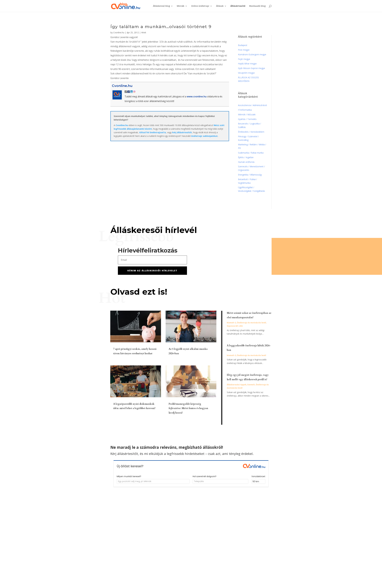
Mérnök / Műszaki (247, 114)
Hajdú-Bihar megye (247, 63)
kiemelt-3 (231, 355)
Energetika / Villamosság (250, 174)
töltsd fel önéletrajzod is (152, 132)
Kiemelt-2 (231, 322)
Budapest (242, 45)
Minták (180, 6)
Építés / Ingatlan (246, 157)
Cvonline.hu (118, 32)
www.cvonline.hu (197, 96)
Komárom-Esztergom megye (252, 54)
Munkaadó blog (257, 6)
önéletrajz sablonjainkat (204, 136)
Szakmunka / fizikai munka (251, 152)
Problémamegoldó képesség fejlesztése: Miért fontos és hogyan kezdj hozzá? (188, 408)
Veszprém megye (246, 72)
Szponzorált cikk (235, 326)
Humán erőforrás (246, 162)
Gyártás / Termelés (247, 119)
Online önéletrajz (200, 6)
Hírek (143, 32)
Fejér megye (244, 59)
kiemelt (251, 384)
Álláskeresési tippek (237, 384)
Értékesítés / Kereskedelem (251, 131)
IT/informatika (245, 109)
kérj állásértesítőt (182, 132)
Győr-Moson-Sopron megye (251, 68)
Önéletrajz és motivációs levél (251, 322)
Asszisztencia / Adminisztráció (252, 105)
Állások (220, 6)
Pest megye (243, 49)
